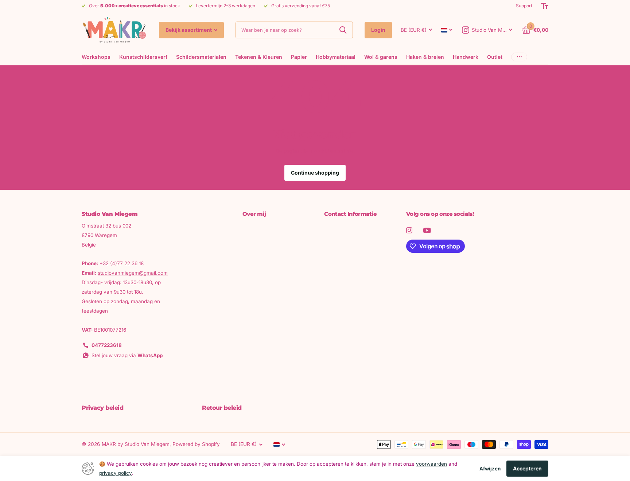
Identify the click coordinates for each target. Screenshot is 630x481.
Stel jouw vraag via (127, 355)
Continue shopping (315, 172)
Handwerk (465, 57)
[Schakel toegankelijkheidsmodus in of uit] (544, 5)
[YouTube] (427, 230)
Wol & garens (380, 57)
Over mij (254, 213)
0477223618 (107, 345)
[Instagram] (409, 230)
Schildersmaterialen (201, 57)
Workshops (96, 57)
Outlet (494, 57)
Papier (299, 57)
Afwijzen (490, 469)
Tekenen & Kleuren (258, 57)
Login (378, 30)
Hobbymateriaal (335, 57)
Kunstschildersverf (143, 57)
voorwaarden (431, 464)
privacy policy (115, 473)
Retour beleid (222, 407)
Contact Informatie (350, 213)
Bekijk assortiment (189, 30)
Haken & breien (425, 57)
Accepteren (527, 468)
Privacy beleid (102, 407)
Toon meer (519, 57)
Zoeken (343, 30)
